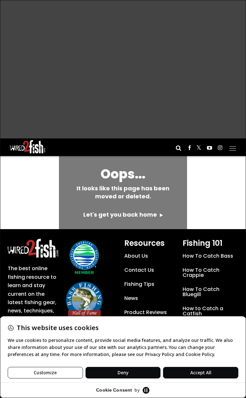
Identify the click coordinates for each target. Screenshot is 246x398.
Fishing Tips (139, 284)
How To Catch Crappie (201, 272)
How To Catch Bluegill (201, 292)
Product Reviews (145, 312)
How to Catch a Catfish (203, 311)
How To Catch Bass (208, 256)
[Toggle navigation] (232, 146)
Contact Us (139, 270)
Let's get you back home (120, 215)
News (131, 298)
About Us (136, 256)
